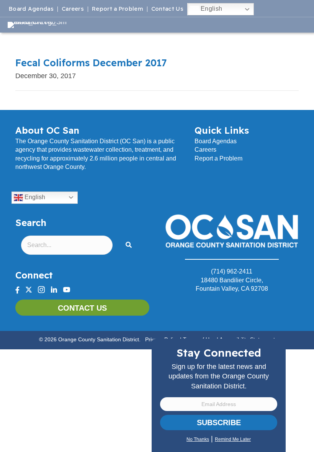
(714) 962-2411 (231, 271)
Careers (73, 9)
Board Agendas (31, 9)
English (210, 8)
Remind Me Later (233, 439)
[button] (130, 245)
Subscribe (219, 422)
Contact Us (167, 9)
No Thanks (197, 439)
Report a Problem (117, 9)
